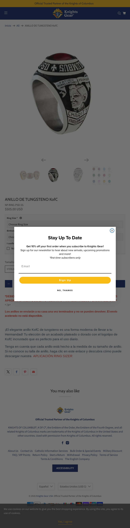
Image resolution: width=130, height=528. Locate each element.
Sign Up (65, 280)
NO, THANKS (65, 290)
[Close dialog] (112, 231)
